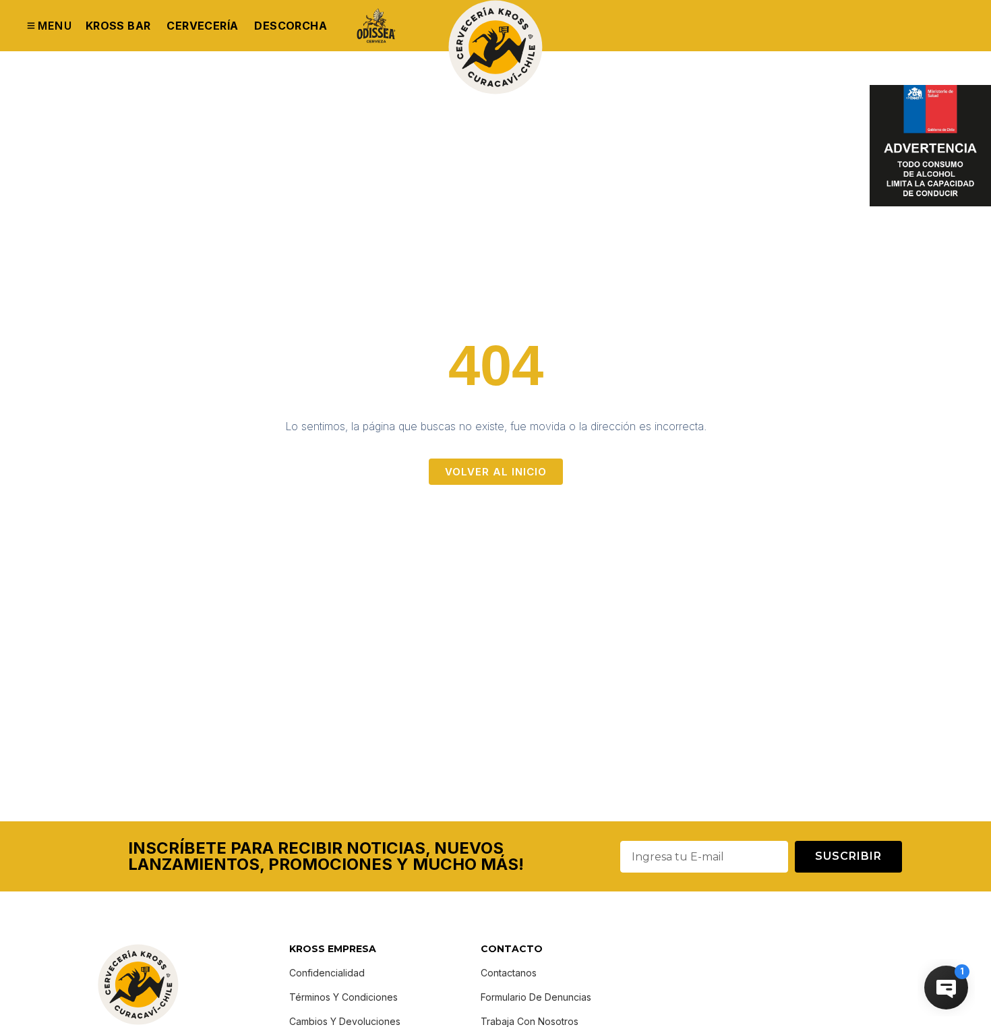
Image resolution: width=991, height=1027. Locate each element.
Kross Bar (118, 25)
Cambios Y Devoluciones (344, 1021)
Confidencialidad (327, 972)
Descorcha (290, 25)
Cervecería (202, 25)
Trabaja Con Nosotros (529, 1021)
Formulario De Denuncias (536, 997)
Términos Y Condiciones (343, 997)
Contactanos (509, 972)
